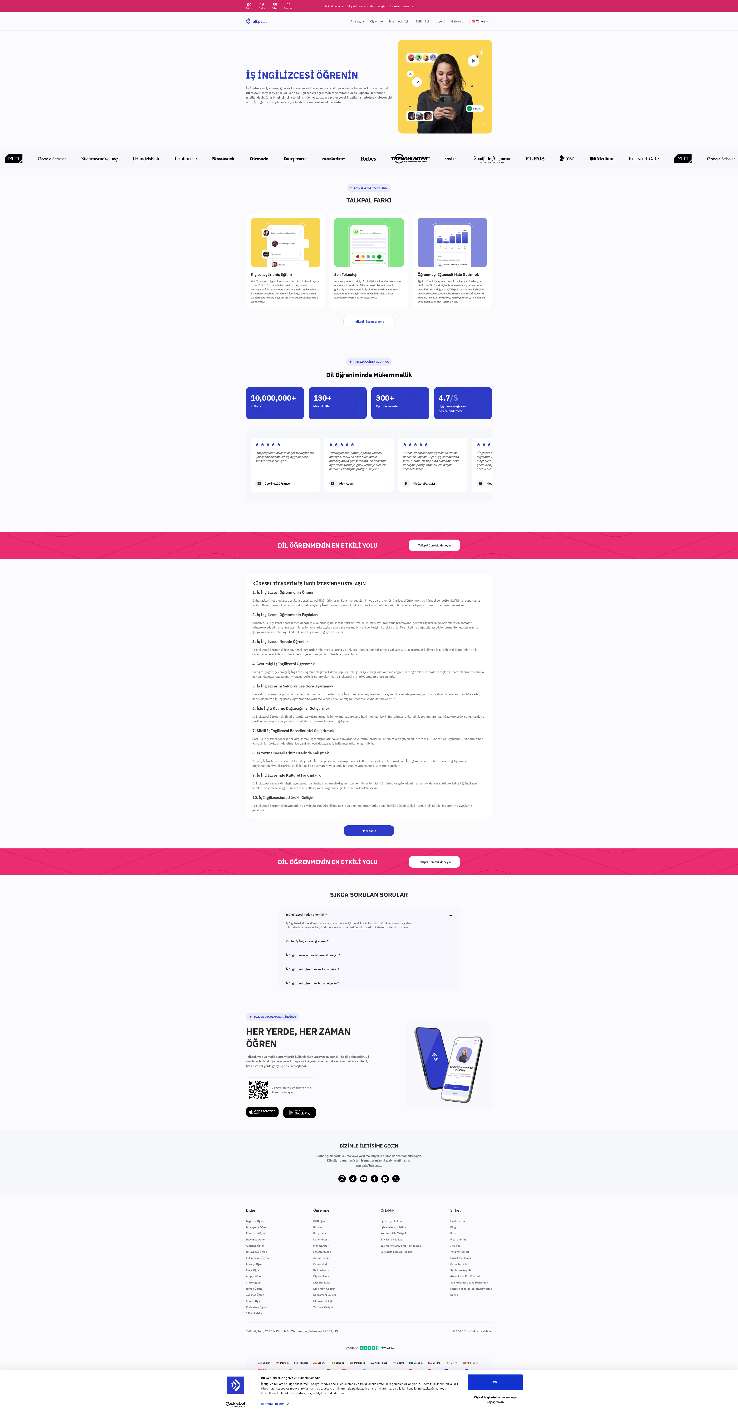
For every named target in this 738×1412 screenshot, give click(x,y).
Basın (453, 1233)
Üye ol (440, 21)
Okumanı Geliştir (323, 1301)
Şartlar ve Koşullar (461, 1270)
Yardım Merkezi (459, 1252)
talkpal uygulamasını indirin (275, 1016)
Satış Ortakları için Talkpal (396, 1252)
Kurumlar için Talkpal (393, 1233)
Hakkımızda (457, 1221)
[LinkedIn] (385, 1179)
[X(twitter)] (396, 1179)
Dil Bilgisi (319, 1221)
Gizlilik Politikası (460, 1258)
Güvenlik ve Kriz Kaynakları (466, 1276)
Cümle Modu (320, 1264)
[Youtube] (363, 1179)
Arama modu (320, 1258)
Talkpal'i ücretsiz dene (369, 321)
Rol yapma (319, 1233)
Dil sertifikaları (322, 1282)
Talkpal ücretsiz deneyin (434, 545)
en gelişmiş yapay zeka (371, 187)
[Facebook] (374, 1179)
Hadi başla (369, 831)
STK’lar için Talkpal (392, 1239)
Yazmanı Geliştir (323, 1307)
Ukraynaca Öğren (256, 1252)
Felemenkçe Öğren (257, 1258)
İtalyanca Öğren (255, 1239)
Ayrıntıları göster (272, 1403)
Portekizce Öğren (256, 1307)
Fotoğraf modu (322, 1252)
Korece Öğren (254, 1301)
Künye (454, 1295)
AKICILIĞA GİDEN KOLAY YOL (371, 361)
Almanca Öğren (255, 1245)
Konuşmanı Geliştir (324, 1295)
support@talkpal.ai (369, 1165)
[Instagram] (342, 1179)
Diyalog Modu (321, 1276)
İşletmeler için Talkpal (394, 1227)
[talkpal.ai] (256, 21)
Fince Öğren (253, 1270)
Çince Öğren (253, 1282)
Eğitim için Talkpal (391, 1221)
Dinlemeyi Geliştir (324, 1288)
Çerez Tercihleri (459, 1264)
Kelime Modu (321, 1270)
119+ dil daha (254, 1313)
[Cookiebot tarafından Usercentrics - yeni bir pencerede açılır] (235, 1404)
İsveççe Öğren (254, 1264)
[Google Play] (299, 1112)
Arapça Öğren (254, 1276)
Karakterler (320, 1239)
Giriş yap (457, 21)
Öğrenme (376, 21)
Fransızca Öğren (256, 1233)
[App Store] (262, 1112)
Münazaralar (320, 1245)
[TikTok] (353, 1179)
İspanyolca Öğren (256, 1227)
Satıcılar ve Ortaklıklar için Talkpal (401, 1245)
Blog (453, 1227)
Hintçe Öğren (254, 1288)
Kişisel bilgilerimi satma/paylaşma (471, 1288)
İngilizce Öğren (255, 1221)
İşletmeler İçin (399, 21)
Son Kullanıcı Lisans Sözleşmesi (469, 1282)
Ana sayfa (357, 21)
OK (495, 1382)
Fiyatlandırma (458, 1239)
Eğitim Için (423, 21)
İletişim (455, 1245)
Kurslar (317, 1227)
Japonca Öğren (255, 1295)
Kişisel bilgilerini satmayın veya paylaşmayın (495, 1399)
